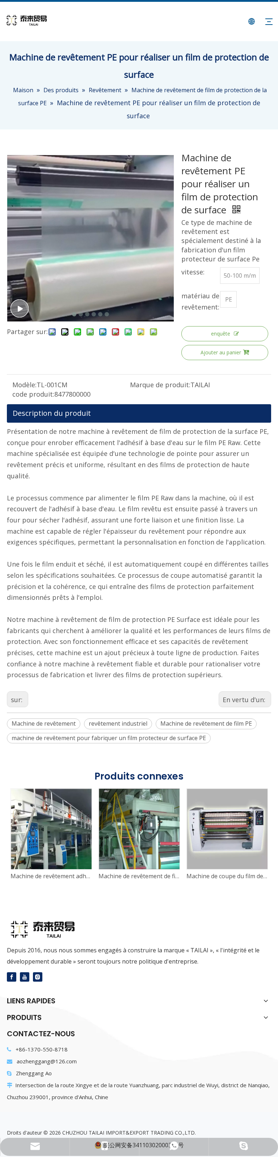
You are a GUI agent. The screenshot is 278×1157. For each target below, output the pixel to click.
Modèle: (24, 384)
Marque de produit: (160, 384)
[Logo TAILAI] (45, 929)
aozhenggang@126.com (47, 1061)
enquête (220, 333)
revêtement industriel (118, 723)
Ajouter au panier (221, 352)
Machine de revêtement (44, 723)
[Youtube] (24, 977)
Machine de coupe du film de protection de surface (226, 876)
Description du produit (52, 413)
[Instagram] (37, 977)
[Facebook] (11, 977)
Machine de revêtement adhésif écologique (50, 876)
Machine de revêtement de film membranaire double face (138, 876)
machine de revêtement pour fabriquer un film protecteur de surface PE (109, 738)
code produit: (33, 394)
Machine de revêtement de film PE (206, 723)
